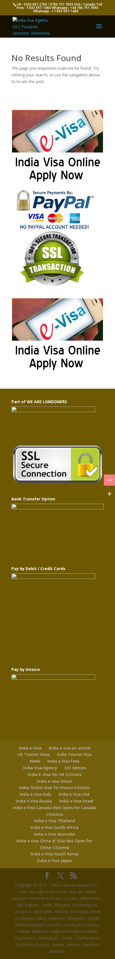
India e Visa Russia (34, 801)
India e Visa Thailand (54, 820)
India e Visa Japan (54, 860)
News (35, 761)
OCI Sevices (75, 767)
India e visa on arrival (69, 748)
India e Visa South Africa (54, 827)
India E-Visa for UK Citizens (54, 774)
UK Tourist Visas (34, 754)
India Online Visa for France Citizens (54, 787)
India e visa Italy (35, 794)
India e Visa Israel (76, 801)
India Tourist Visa (74, 754)
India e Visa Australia (54, 834)
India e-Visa (30, 748)
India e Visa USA (74, 794)
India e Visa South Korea (54, 853)
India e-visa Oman (54, 781)
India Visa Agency (40, 767)
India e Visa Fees (63, 761)
